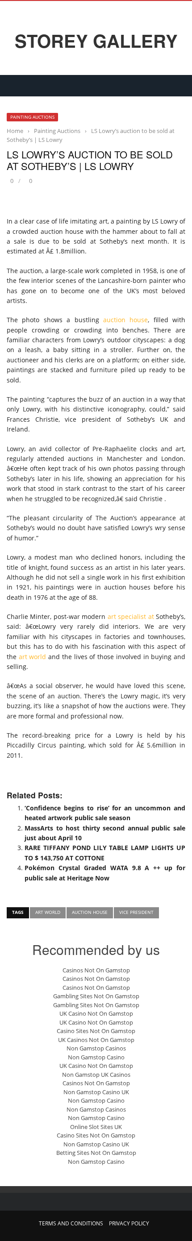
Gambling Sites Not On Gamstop (96, 996)
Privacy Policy (129, 1223)
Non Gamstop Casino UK (96, 1092)
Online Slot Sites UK (96, 1127)
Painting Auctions (32, 117)
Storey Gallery (96, 41)
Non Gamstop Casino (96, 1057)
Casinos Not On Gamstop (96, 970)
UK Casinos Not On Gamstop (96, 1040)
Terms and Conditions (71, 1223)
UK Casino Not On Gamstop (96, 1013)
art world (32, 656)
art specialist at (131, 616)
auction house (125, 319)
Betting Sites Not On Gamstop (96, 1153)
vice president (136, 912)
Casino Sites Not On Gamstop (96, 1031)
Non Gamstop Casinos (96, 1048)
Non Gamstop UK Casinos (96, 1075)
